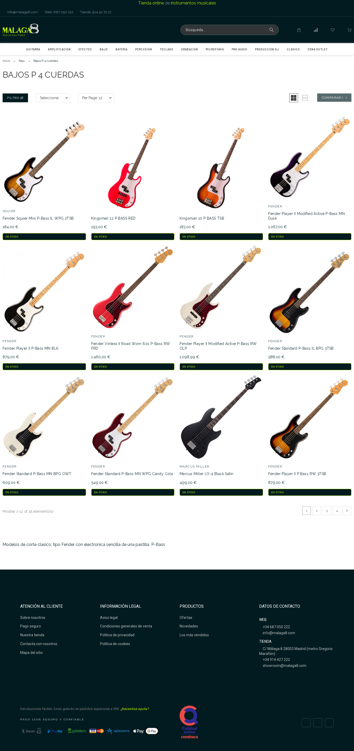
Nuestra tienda (32, 635)
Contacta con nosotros (38, 644)
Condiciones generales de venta (126, 626)
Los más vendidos (194, 635)
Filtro (13, 98)
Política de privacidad (117, 635)
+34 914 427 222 (276, 660)
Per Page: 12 (92, 98)
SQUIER (9, 211)
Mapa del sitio (31, 653)
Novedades (189, 626)
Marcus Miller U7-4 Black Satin (206, 474)
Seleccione (49, 98)
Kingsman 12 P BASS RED (113, 218)
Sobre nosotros (32, 617)
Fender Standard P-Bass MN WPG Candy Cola (132, 474)
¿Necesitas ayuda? (135, 709)
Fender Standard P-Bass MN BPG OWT (37, 474)
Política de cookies (115, 644)
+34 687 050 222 (276, 627)
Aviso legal (109, 617)
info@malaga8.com (22, 12)
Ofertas (186, 617)
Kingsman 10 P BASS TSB (202, 218)
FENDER (275, 206)
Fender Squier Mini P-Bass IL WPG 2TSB (38, 218)
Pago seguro (30, 626)
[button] (293, 97)
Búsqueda (272, 30)
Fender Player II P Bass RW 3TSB (297, 474)
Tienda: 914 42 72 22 (95, 12)
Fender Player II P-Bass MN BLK (31, 348)
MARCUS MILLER (195, 466)
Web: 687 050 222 (58, 12)
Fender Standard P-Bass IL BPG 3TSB (301, 348)
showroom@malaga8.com (284, 666)
